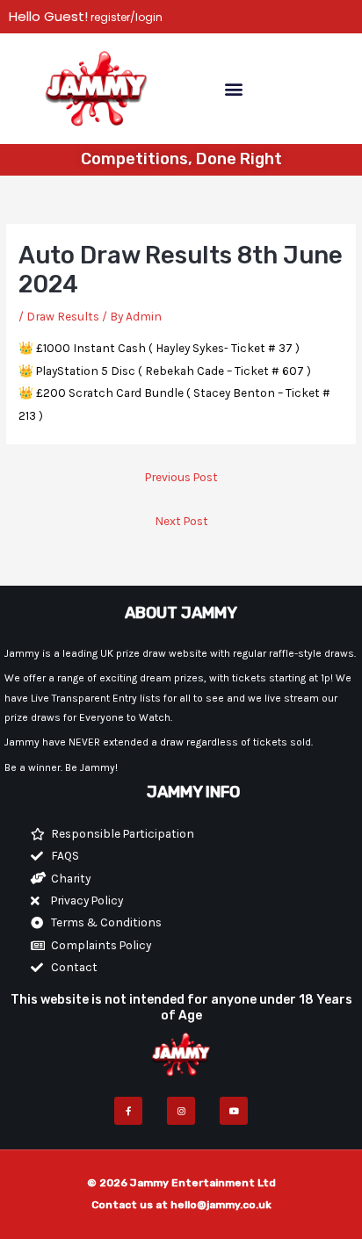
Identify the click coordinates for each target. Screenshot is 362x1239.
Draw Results (62, 316)
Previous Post (181, 477)
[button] (233, 88)
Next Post (181, 521)
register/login (125, 17)
